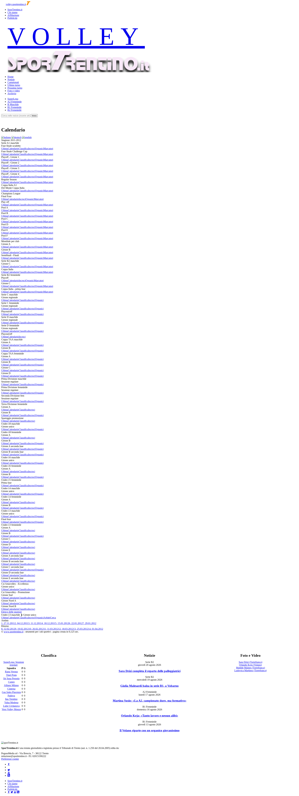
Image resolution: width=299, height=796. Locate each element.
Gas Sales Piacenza (11, 692)
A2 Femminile (14, 101)
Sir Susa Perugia (11, 678)
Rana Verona (11, 671)
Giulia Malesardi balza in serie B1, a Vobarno (149, 685)
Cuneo (11, 682)
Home (10, 76)
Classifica (23, 148)
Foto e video (13, 90)
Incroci (31, 148)
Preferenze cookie (10, 759)
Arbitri (47, 617)
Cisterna (11, 688)
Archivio (11, 93)
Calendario (13, 148)
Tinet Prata (11, 675)
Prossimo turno (14, 88)
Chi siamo (12, 12)
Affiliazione (13, 15)
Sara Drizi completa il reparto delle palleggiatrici (149, 671)
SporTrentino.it (14, 9)
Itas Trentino (11, 699)
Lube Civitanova (11, 706)
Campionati (13, 82)
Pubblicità (12, 18)
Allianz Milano (11, 685)
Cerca (53, 617)
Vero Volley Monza (11, 709)
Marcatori (48, 148)
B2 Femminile (14, 110)
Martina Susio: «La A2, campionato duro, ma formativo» (149, 700)
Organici (39, 148)
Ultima (4, 148)
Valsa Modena (11, 702)
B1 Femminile (14, 107)
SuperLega (12, 98)
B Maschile (13, 104)
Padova (11, 695)
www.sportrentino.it (13, 631)
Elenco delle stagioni (11, 612)
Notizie (11, 79)
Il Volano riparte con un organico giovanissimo (150, 730)
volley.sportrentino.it (16, 4)
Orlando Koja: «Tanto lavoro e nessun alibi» (149, 715)
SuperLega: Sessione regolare (13, 663)
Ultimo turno (13, 85)
